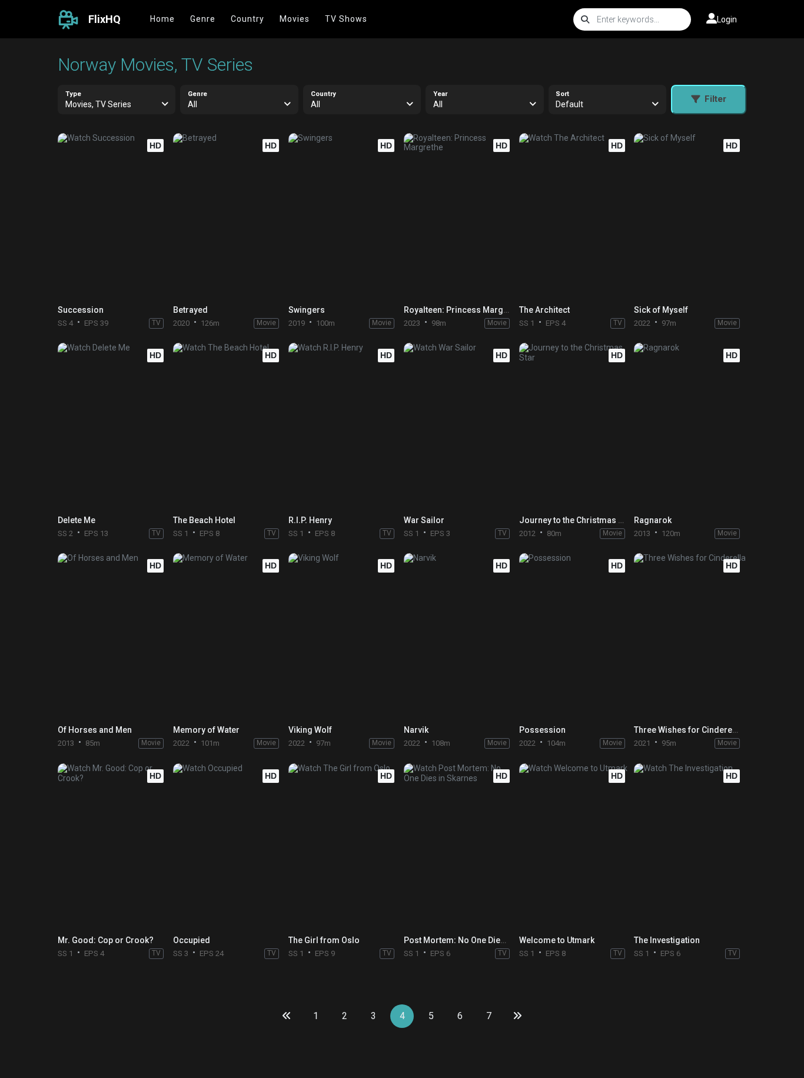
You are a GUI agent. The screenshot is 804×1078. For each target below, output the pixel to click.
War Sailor (424, 520)
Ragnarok (653, 520)
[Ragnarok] (690, 425)
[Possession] (575, 636)
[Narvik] (460, 636)
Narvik (416, 730)
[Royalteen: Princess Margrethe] (460, 216)
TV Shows (346, 19)
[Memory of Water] (229, 636)
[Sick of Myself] (690, 216)
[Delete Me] (114, 425)
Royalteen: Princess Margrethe (463, 310)
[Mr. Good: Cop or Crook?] (114, 846)
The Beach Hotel (204, 520)
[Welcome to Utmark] (575, 846)
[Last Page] (517, 1016)
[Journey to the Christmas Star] (575, 425)
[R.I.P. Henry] (344, 425)
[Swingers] (344, 216)
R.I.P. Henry (310, 520)
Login (727, 19)
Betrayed (190, 310)
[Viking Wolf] (344, 636)
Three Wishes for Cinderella (688, 730)
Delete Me (76, 520)
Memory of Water (206, 730)
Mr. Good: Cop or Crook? (106, 940)
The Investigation (667, 940)
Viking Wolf (310, 730)
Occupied (191, 940)
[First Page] (286, 1016)
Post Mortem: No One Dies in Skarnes (475, 940)
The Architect (544, 310)
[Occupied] (229, 846)
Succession (81, 310)
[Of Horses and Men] (114, 636)
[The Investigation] (690, 846)
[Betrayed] (229, 216)
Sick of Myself (661, 310)
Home (162, 19)
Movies (295, 19)
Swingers (306, 310)
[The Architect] (575, 216)
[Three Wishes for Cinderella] (690, 636)
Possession (542, 730)
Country (247, 19)
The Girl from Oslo (324, 940)
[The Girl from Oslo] (344, 846)
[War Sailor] (460, 425)
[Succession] (114, 216)
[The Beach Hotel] (229, 425)
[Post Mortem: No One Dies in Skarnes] (460, 846)
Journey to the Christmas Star (576, 520)
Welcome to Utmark (556, 940)
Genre (202, 19)
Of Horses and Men (95, 730)
